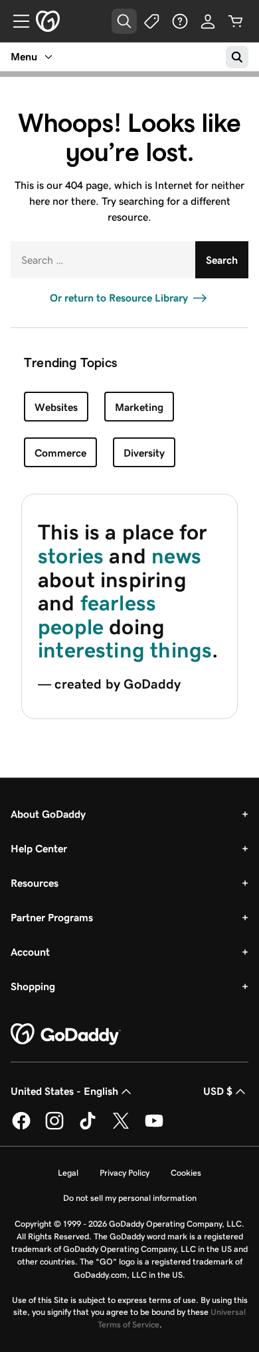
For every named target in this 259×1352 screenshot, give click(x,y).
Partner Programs (52, 917)
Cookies (186, 1173)
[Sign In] (207, 21)
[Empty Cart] (235, 21)
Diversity (144, 453)
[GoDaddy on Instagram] (54, 1127)
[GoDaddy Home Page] (66, 1034)
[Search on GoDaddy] (237, 57)
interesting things (125, 650)
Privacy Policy (124, 1173)
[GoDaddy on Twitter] (120, 1127)
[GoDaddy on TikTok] (87, 1127)
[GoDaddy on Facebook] (21, 1127)
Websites (56, 407)
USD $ (217, 1091)
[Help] (180, 21)
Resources (34, 883)
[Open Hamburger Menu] (16, 21)
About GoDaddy (48, 814)
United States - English (64, 1091)
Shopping (33, 986)
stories (71, 556)
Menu (24, 56)
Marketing (139, 407)
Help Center (39, 848)
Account (30, 952)
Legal (68, 1173)
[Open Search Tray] (124, 21)
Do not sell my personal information (130, 1198)
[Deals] (152, 21)
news (176, 556)
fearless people (97, 615)
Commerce (60, 453)
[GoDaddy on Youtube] (154, 1127)
